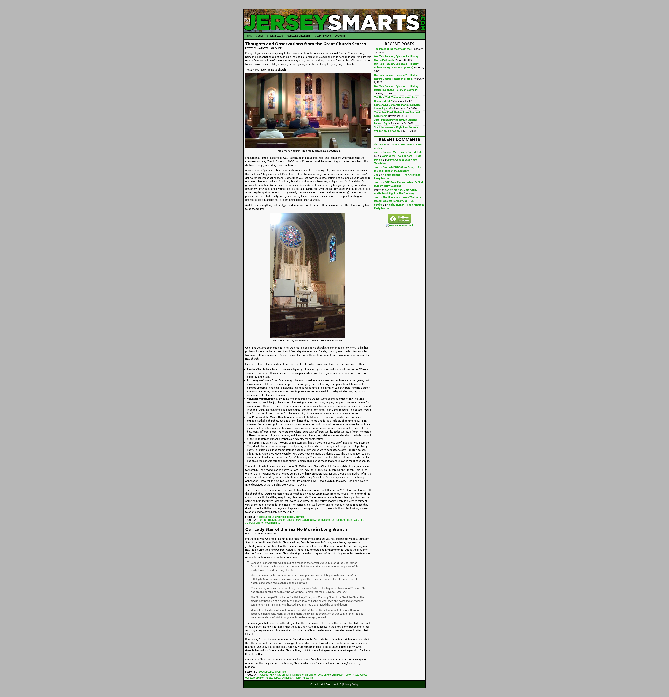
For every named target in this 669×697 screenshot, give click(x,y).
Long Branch (325, 675)
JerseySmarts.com (334, 20)
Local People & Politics (272, 517)
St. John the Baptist (303, 678)
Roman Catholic (319, 520)
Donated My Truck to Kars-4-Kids (402, 152)
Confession (302, 520)
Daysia (378, 159)
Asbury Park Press (270, 675)
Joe (376, 152)
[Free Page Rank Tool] (399, 225)
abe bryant (380, 144)
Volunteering (272, 523)
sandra (378, 204)
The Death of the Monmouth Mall (393, 49)
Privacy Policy (351, 684)
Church (291, 520)
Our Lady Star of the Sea (259, 678)
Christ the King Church (273, 520)
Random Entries (295, 517)
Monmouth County (343, 675)
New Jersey (361, 675)
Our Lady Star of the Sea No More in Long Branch (296, 529)
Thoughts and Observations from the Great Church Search (305, 44)
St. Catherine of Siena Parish (344, 520)
